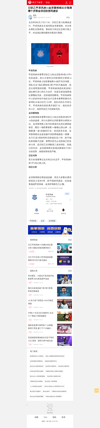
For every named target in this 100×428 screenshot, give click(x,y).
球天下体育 (37, 2)
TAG (45, 417)
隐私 (54, 417)
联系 (63, 417)
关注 (68, 17)
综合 (48, 2)
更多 (70, 240)
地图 (36, 417)
